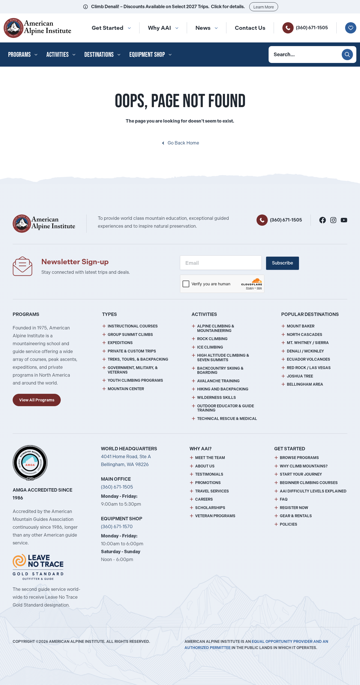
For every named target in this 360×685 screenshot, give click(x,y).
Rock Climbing (212, 339)
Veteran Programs (215, 516)
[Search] (347, 54)
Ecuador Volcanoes (308, 359)
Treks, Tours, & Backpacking (138, 359)
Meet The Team (210, 458)
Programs (19, 54)
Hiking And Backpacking (222, 389)
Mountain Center (126, 389)
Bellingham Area (305, 384)
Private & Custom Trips (132, 351)
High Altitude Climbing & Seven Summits (223, 357)
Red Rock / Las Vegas (309, 368)
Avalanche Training (218, 381)
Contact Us (250, 27)
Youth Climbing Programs (135, 380)
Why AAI (159, 27)
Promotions (208, 483)
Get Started (107, 27)
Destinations (99, 54)
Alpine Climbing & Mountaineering (215, 328)
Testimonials (209, 474)
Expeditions (120, 343)
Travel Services (212, 491)
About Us (205, 466)
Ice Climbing (210, 347)
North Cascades (304, 335)
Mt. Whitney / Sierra (308, 343)
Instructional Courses (133, 326)
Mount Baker (300, 326)
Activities (57, 54)
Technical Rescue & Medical (227, 419)
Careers (204, 499)
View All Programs (36, 400)
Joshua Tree (300, 376)
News (202, 27)
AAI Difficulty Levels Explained (313, 491)
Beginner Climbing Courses (309, 483)
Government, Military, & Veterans (133, 370)
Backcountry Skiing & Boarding (220, 370)
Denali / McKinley (305, 351)
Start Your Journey (301, 474)
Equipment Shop (147, 54)
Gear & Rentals (296, 516)
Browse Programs (299, 458)
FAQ (283, 499)
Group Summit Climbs (130, 335)
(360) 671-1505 (312, 27)
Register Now (294, 508)
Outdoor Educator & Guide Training (225, 408)
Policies (288, 524)
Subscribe (282, 263)
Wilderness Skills (216, 397)
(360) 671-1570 (117, 526)
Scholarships (210, 508)
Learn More (263, 7)
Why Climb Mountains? (304, 466)
